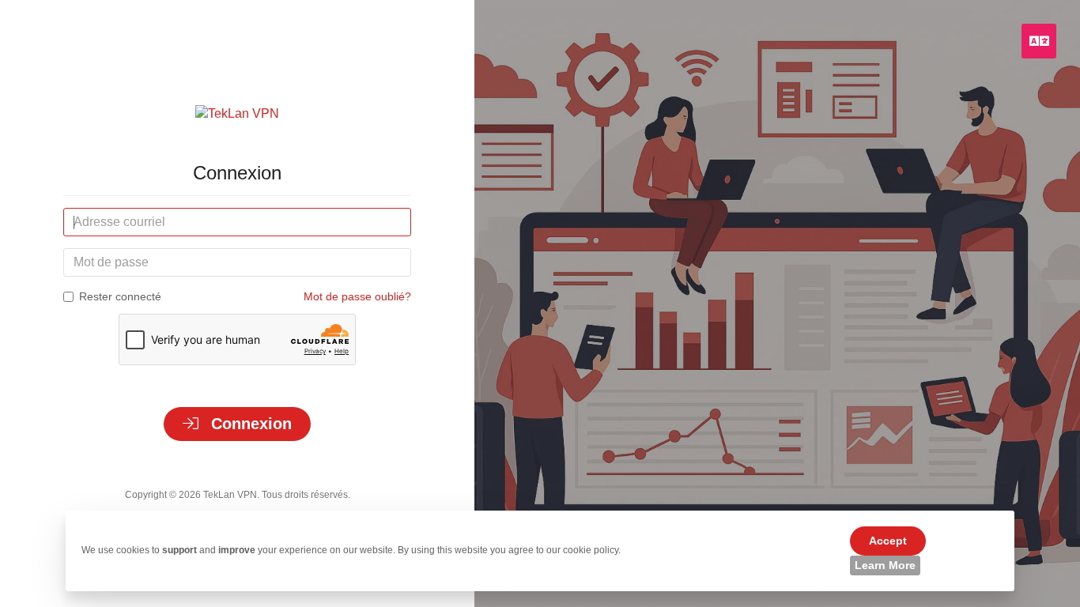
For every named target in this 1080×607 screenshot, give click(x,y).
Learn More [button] (885, 565)
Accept (888, 540)
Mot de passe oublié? (357, 296)
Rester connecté (120, 296)
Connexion (249, 423)
